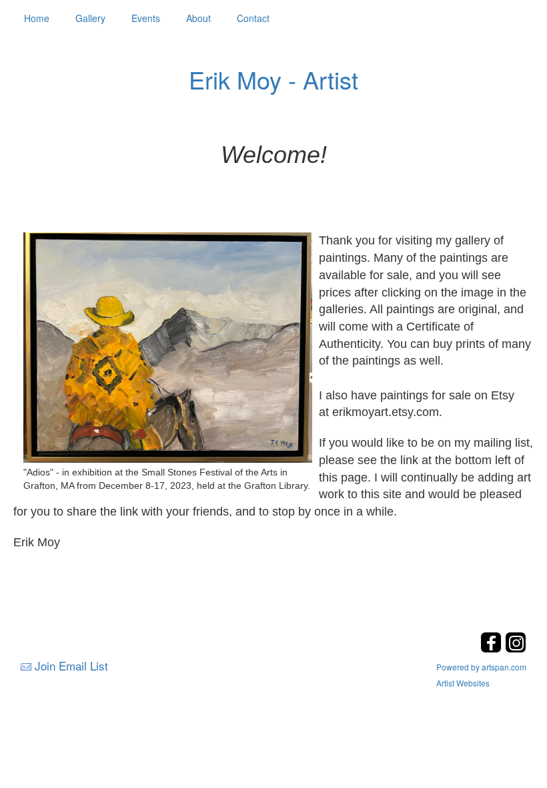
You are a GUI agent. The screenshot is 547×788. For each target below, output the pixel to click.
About (198, 18)
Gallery (90, 18)
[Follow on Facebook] (492, 648)
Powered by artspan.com (481, 666)
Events (145, 18)
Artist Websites (463, 682)
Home (36, 18)
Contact (253, 18)
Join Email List (71, 665)
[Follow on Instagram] (515, 648)
